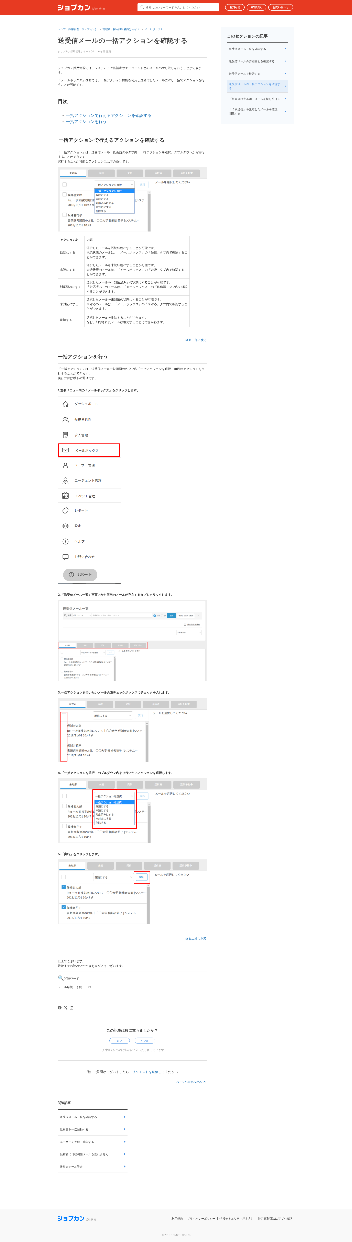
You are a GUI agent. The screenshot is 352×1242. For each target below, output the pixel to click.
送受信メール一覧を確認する (78, 1117)
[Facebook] (60, 1007)
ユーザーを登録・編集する (77, 1141)
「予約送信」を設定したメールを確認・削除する (254, 111)
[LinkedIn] (71, 1007)
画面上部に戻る (196, 340)
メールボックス (153, 29)
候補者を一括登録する (74, 1129)
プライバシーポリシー (201, 1218)
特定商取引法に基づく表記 (275, 1218)
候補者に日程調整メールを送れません (84, 1154)
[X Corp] (65, 1007)
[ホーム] (81, 8)
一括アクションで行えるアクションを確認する (109, 115)
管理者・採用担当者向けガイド (121, 29)
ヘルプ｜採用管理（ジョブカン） (78, 29)
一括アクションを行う (86, 121)
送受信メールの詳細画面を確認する (252, 61)
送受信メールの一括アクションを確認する (254, 86)
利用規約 (177, 1218)
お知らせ (235, 7)
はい (119, 1040)
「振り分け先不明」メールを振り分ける (254, 99)
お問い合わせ (281, 7)
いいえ (144, 1040)
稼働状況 (256, 7)
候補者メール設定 (71, 1166)
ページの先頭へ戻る (189, 1082)
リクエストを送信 (145, 1072)
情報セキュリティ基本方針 (237, 1218)
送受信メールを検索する (244, 73)
